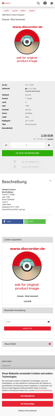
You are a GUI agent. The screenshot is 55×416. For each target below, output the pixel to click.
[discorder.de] (5, 3)
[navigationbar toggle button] (51, 3)
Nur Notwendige (27, 404)
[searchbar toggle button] (38, 3)
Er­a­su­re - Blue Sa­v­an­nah (27, 296)
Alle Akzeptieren (28, 396)
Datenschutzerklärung (43, 390)
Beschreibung (14, 181)
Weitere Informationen (27, 411)
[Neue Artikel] (50, 344)
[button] (6, 145)
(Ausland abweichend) (32, 91)
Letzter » (32, 11)
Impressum (6, 366)
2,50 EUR (27, 301)
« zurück (14, 11)
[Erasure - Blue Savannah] (27, 43)
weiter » (23, 11)
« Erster (6, 11)
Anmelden (27, 328)
